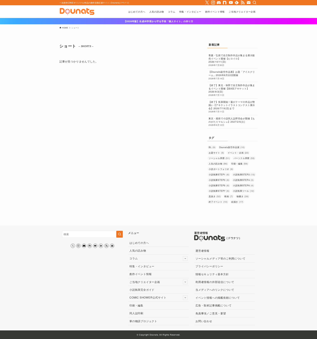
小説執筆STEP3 (219, 179)
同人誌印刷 (136, 313)
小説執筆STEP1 (219, 174)
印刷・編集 (239, 163)
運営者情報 (202, 251)
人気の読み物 (218, 163)
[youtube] (231, 2)
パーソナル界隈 (244, 158)
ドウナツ (233, 238)
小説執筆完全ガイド (141, 290)
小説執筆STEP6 (243, 185)
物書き (242, 196)
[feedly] (237, 2)
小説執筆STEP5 (219, 185)
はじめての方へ (139, 243)
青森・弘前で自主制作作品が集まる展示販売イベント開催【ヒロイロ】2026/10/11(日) (232, 60)
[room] (225, 2)
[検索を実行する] (119, 234)
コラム (133, 258)
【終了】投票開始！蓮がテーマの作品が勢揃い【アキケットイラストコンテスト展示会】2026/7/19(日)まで (232, 106)
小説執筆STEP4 (243, 179)
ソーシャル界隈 (219, 158)
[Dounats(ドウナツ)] (77, 11)
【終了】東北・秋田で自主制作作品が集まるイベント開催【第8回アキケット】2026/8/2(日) (232, 90)
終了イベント (218, 201)
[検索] (255, 2)
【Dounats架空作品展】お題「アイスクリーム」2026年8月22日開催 (232, 75)
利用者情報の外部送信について (214, 282)
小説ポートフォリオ (221, 169)
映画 (228, 196)
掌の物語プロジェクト (143, 321)
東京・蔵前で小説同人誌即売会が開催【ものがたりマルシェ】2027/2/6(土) (232, 121)
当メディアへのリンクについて (214, 290)
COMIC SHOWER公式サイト (147, 297)
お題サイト (216, 152)
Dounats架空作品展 (232, 147)
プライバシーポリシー (209, 266)
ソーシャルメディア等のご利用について (220, 258)
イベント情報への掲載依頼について (217, 297)
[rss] (243, 2)
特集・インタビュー (141, 266)
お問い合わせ (203, 321)
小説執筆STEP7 (219, 190)
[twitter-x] (207, 2)
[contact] (249, 2)
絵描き (237, 201)
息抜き (215, 196)
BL (212, 147)
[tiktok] (219, 2)
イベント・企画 (238, 152)
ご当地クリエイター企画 (144, 282)
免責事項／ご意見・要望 (210, 313)
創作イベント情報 (140, 274)
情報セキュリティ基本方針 (212, 274)
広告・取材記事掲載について (213, 305)
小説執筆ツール (243, 190)
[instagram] (213, 2)
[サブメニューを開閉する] (185, 258)
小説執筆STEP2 (244, 174)
